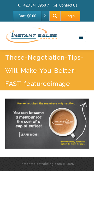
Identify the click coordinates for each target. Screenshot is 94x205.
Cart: (27, 16)
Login (70, 16)
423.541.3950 (34, 5)
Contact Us (67, 5)
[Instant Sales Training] (47, 123)
